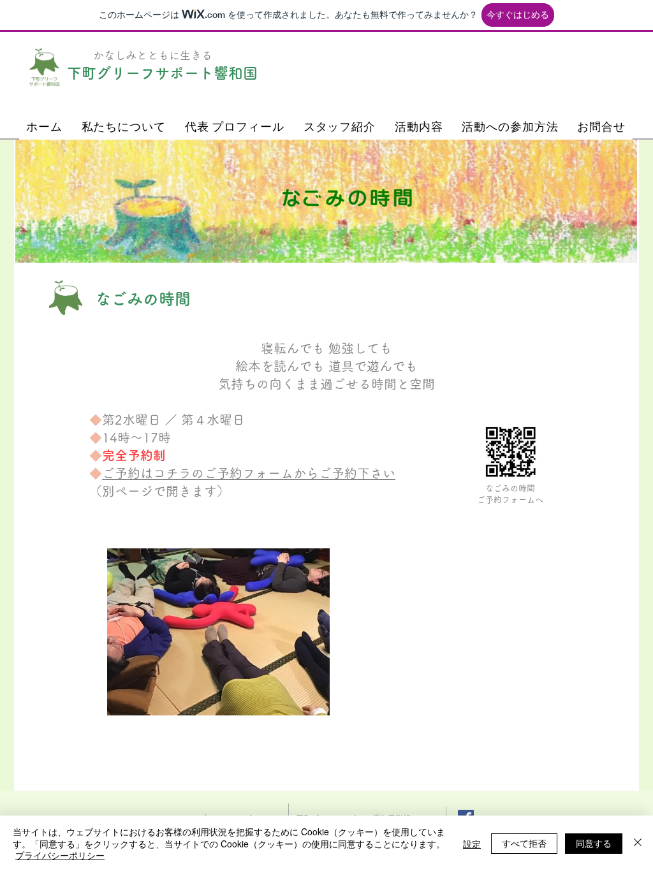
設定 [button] (472, 843)
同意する (594, 843)
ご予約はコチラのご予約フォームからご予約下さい (248, 473)
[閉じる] (637, 843)
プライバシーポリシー (60, 855)
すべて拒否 (524, 843)
